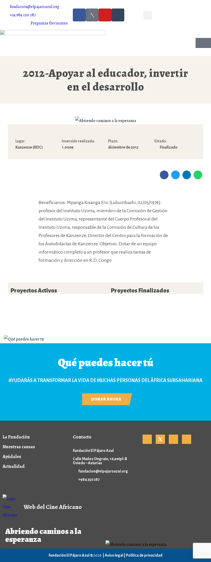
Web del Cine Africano (53, 507)
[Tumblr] (117, 15)
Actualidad (14, 466)
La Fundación (16, 437)
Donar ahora (106, 399)
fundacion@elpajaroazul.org (103, 471)
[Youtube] (105, 15)
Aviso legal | (115, 555)
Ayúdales (12, 456)
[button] (147, 15)
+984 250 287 (89, 479)
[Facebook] (79, 15)
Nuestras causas (19, 447)
